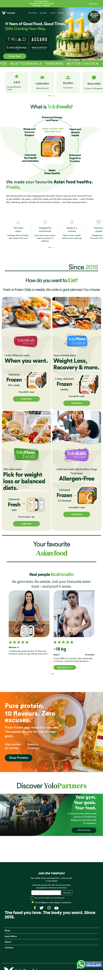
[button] (97, 13)
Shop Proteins (18, 757)
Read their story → (65, 667)
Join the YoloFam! (51, 873)
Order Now (14, 56)
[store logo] (8, 12)
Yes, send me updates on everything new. (50, 898)
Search (79, 13)
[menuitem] (33, 13)
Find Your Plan (84, 830)
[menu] (48, 13)
